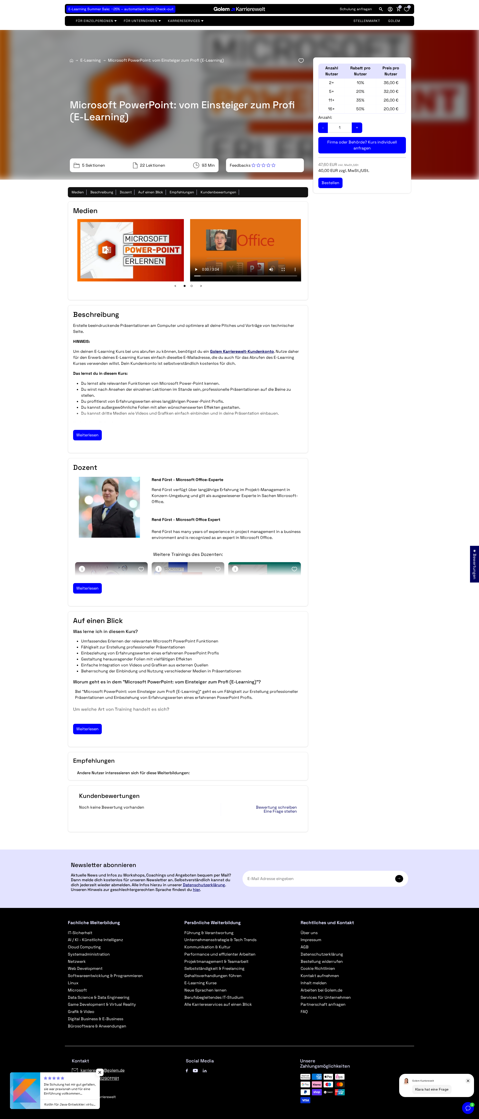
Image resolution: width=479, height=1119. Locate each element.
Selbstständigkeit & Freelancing (214, 968)
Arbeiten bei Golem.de (321, 990)
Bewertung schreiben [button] (276, 807)
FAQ (304, 1011)
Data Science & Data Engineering (98, 997)
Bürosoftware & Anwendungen (97, 1026)
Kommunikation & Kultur (207, 947)
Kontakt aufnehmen (320, 975)
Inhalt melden (314, 983)
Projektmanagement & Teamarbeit (216, 961)
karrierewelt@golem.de (102, 1070)
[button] (390, 9)
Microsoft (77, 990)
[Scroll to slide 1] (185, 286)
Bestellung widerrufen (322, 961)
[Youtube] (195, 1070)
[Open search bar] (380, 9)
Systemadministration (89, 954)
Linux (73, 983)
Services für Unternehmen (326, 997)
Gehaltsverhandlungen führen (212, 975)
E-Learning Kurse (200, 983)
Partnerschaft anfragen (323, 1004)
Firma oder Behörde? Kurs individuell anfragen (362, 145)
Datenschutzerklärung (204, 884)
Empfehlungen (182, 192)
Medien (78, 192)
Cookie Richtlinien (318, 968)
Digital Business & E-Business (95, 1018)
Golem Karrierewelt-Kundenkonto (242, 351)
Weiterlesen (87, 435)
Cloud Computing (84, 947)
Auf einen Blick (150, 192)
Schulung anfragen (356, 9)
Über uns (309, 932)
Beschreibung (101, 192)
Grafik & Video (81, 1011)
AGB (305, 947)
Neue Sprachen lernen (205, 990)
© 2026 (94, 1097)
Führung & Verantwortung (209, 932)
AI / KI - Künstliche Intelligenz (95, 939)
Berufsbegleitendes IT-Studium (213, 997)
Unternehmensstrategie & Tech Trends (220, 939)
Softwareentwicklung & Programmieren (105, 975)
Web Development (85, 968)
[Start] (71, 60)
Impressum (311, 939)
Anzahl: (325, 117)
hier (196, 889)
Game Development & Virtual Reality (102, 1004)
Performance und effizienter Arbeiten (219, 954)
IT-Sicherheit (80, 932)
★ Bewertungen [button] (474, 564)
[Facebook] (187, 1070)
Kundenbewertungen (218, 192)
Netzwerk (77, 961)
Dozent (126, 192)
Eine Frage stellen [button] (280, 811)
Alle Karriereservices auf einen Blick (218, 1004)
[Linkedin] (205, 1070)
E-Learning (90, 60)
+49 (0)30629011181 (100, 1078)
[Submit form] (399, 878)
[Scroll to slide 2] (192, 286)
